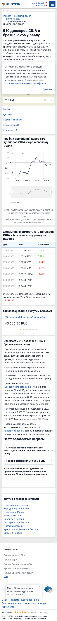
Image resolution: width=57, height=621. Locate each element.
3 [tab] (27, 329)
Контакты (26, 599)
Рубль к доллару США (15, 555)
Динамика (8, 114)
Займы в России (13, 532)
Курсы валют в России (16, 505)
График (6, 109)
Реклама (14, 599)
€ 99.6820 (41, 5)
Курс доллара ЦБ (11, 125)
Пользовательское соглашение (19, 603)
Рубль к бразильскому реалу (18, 573)
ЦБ (33, 3)
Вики (37, 599)
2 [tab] (24, 329)
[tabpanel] (28, 320)
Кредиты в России (14, 518)
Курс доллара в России (16, 508)
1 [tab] (20, 329)
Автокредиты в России (16, 522)
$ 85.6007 (41, 3)
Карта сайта (8, 606)
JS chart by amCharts (19, 154)
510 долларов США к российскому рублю (25, 317)
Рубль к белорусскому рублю (18, 564)
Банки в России (12, 515)
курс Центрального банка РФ (19, 386)
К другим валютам (12, 120)
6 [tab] (36, 329)
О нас (4, 599)
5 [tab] (33, 329)
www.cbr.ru (28, 216)
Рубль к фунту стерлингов (17, 568)
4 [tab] (30, 329)
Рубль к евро (10, 559)
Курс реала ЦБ (10, 130)
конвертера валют (13, 430)
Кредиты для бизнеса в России (21, 529)
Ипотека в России (13, 525)
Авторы (42, 603)
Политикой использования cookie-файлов (25, 83)
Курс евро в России (14, 512)
